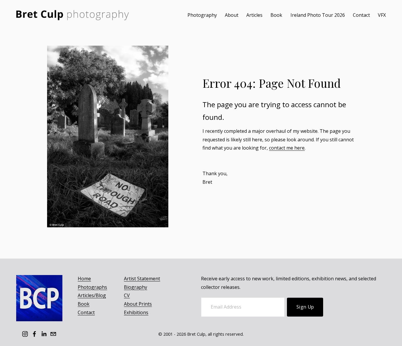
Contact (361, 15)
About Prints (138, 304)
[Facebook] (34, 334)
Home (84, 278)
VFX (382, 15)
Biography (135, 287)
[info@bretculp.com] (53, 334)
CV (127, 295)
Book (276, 15)
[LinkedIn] (44, 334)
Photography (202, 15)
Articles (254, 15)
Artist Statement (142, 278)
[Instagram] (25, 334)
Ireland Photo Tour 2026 (317, 15)
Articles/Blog (92, 295)
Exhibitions (136, 312)
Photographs (92, 287)
